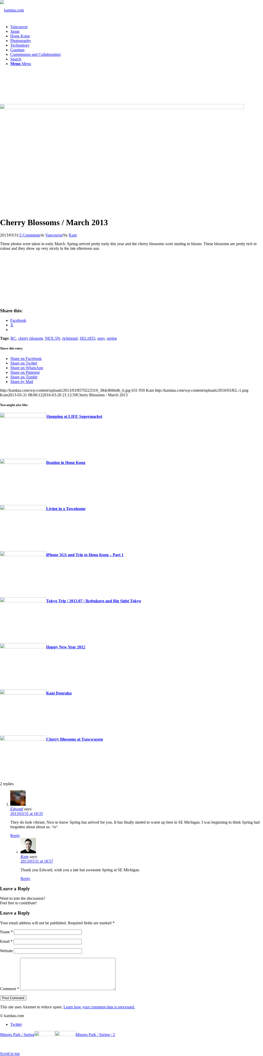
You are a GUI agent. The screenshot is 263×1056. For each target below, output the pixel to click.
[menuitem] (136, 27)
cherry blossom (30, 338)
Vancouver (54, 235)
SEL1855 (87, 338)
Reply (15, 835)
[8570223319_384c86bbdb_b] (122, 108)
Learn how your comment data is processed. (99, 1007)
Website (6, 951)
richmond (70, 338)
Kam (73, 235)
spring (112, 338)
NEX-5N (52, 338)
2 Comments (30, 235)
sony (101, 338)
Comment (9, 989)
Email (6, 941)
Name (6, 932)
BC (13, 338)
